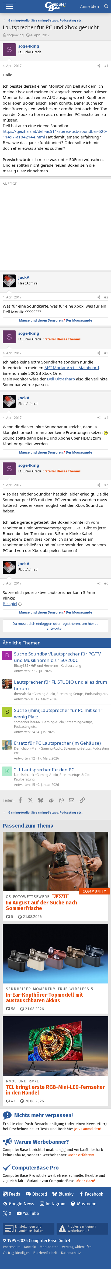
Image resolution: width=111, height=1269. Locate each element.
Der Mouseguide (79, 320)
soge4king (15, 35)
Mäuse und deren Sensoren (41, 320)
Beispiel (10, 603)
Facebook (94, 1194)
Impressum (11, 1247)
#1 (106, 65)
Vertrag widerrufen (77, 1247)
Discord (39, 1194)
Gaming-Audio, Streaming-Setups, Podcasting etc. (70, 693)
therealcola (22, 693)
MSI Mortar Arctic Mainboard (71, 367)
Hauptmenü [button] (9, 6)
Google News (21, 1203)
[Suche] (106, 7)
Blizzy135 (21, 665)
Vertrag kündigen (16, 1253)
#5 (106, 485)
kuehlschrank (24, 774)
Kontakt (30, 1247)
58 (12, 1009)
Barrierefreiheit (45, 1253)
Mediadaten (49, 1247)
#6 (106, 583)
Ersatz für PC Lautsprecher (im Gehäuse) (57, 743)
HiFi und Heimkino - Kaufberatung (56, 665)
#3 (106, 353)
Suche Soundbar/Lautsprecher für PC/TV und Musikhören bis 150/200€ (57, 657)
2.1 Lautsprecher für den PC (44, 770)
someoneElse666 (27, 722)
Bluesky (66, 1194)
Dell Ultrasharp (61, 379)
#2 (106, 297)
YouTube (31, 1213)
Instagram (55, 1203)
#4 (106, 417)
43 (12, 1101)
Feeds (14, 1194)
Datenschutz (71, 1253)
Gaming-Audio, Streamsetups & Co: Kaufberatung (51, 777)
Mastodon (86, 1203)
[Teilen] (98, 66)
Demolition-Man (26, 748)
